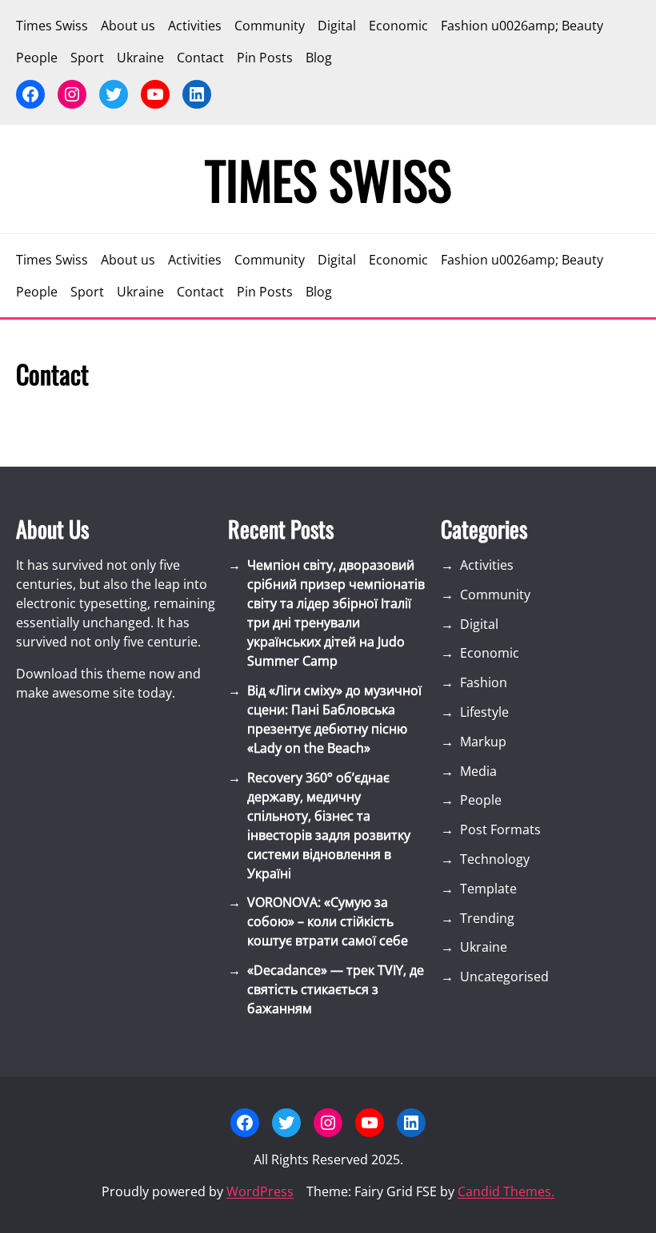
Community (495, 594)
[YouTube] (155, 94)
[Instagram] (72, 94)
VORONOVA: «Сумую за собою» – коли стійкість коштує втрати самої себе (327, 921)
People (481, 800)
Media (478, 771)
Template (488, 888)
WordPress (260, 1191)
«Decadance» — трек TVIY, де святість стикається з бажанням (335, 989)
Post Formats (500, 829)
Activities (487, 565)
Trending (487, 918)
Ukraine (483, 947)
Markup (483, 741)
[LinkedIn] (196, 94)
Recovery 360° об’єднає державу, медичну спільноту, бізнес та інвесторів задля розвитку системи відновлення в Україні (328, 825)
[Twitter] (113, 94)
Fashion (483, 682)
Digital (479, 624)
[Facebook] (30, 94)
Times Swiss (328, 179)
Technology (495, 859)
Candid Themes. (506, 1191)
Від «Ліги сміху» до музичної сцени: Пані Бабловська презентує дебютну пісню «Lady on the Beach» (334, 719)
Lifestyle (484, 712)
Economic (489, 653)
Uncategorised (504, 976)
